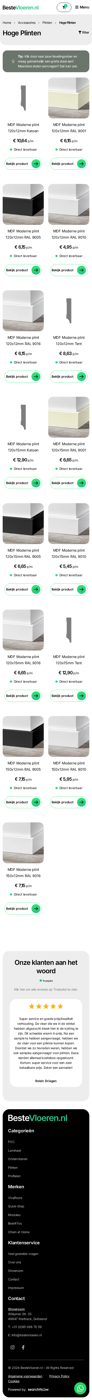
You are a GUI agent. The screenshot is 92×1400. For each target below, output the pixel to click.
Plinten (47, 22)
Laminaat (14, 1150)
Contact (13, 1279)
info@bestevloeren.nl (27, 1335)
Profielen (14, 1176)
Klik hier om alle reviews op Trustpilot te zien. (46, 989)
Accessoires (26, 22)
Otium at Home (18, 1232)
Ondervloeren (17, 1159)
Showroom (15, 1270)
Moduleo (14, 1215)
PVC (11, 1142)
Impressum (16, 1288)
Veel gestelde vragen (23, 1254)
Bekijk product (17, 164)
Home (7, 22)
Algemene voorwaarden (25, 1376)
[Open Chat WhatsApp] (80, 1388)
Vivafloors (15, 1198)
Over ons (14, 1262)
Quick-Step (16, 1206)
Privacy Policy (59, 1376)
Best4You (15, 1223)
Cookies (13, 1381)
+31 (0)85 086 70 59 (27, 1327)
